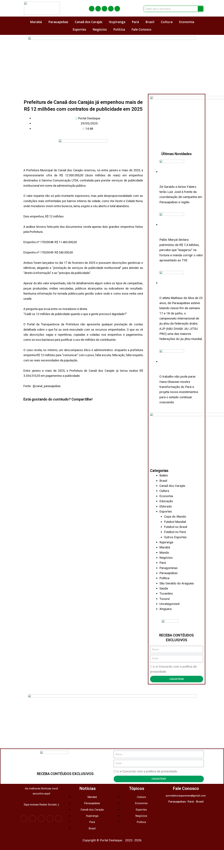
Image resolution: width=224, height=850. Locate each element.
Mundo (164, 552)
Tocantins (166, 593)
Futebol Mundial (175, 522)
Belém (163, 475)
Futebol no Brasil (175, 527)
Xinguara (165, 609)
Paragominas (168, 568)
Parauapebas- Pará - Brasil (186, 801)
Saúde (163, 588)
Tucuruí (164, 599)
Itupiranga (117, 22)
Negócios (100, 29)
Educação (166, 501)
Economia (186, 22)
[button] (24, 407)
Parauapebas (58, 22)
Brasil (149, 22)
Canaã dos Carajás (88, 22)
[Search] (200, 8)
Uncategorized (169, 604)
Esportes (79, 29)
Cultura (167, 22)
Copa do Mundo (175, 516)
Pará (135, 22)
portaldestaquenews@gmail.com (186, 795)
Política (119, 29)
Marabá (36, 22)
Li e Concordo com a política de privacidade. (147, 771)
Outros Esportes (175, 537)
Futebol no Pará (175, 532)
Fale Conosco (141, 29)
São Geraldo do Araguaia (176, 583)
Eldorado (165, 506)
